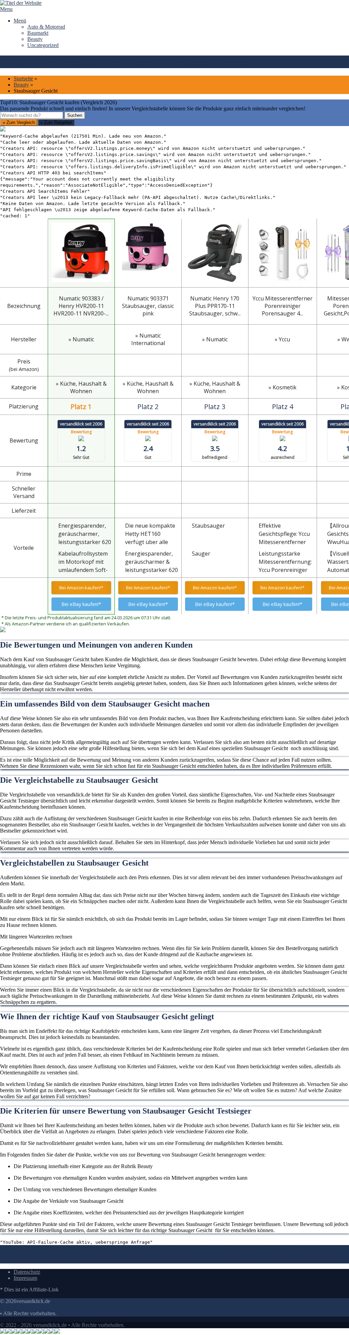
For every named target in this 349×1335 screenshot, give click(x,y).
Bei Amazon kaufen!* (81, 588)
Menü (20, 21)
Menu (6, 9)
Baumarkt (37, 33)
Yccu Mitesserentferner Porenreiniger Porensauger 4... (283, 306)
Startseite (23, 78)
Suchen (74, 115)
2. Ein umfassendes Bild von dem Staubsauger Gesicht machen (195, 1248)
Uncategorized (43, 45)
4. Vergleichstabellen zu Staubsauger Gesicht (97, 1254)
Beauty (35, 39)
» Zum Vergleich (19, 122)
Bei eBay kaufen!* (81, 604)
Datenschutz (27, 1272)
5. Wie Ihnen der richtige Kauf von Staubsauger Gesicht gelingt (214, 1254)
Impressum (25, 1278)
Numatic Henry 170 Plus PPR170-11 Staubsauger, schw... (215, 306)
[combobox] (31, 115)
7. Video (113, 1260)
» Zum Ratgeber (56, 122)
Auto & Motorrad (46, 27)
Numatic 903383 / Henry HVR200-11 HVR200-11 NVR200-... (81, 306)
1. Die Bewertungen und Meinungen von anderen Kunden (63, 1248)
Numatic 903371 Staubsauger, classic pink (148, 306)
